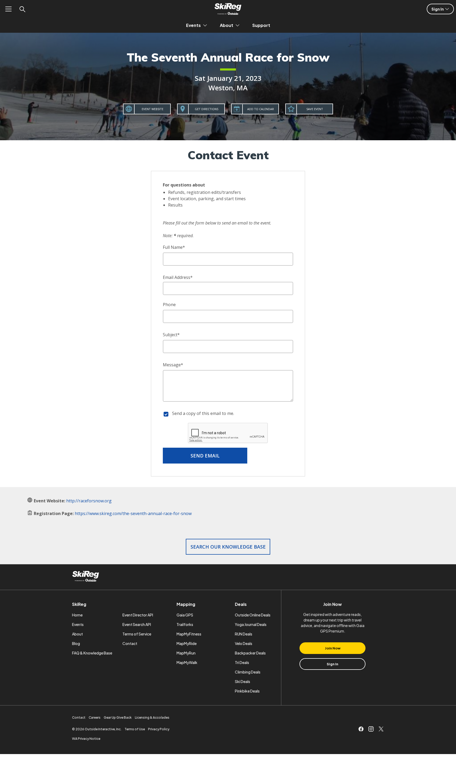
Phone (169, 304)
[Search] (22, 9)
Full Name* (174, 247)
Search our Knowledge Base (228, 547)
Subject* (171, 335)
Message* (173, 365)
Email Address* (178, 277)
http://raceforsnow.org (89, 501)
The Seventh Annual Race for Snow (228, 57)
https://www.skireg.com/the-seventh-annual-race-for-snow (133, 513)
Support (261, 25)
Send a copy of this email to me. (203, 413)
